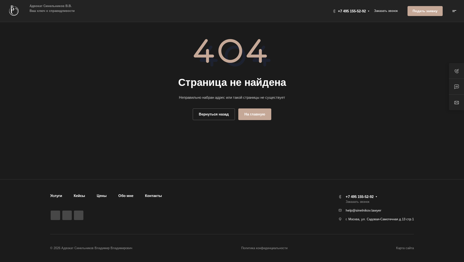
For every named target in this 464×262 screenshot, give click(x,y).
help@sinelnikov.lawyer (363, 210)
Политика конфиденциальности (264, 248)
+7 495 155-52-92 (352, 11)
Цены (102, 196)
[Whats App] (78, 215)
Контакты (153, 196)
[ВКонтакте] (55, 215)
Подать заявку (425, 11)
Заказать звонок (386, 11)
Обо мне (125, 196)
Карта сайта (405, 248)
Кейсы (79, 196)
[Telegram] (67, 215)
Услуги (56, 196)
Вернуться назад (214, 114)
